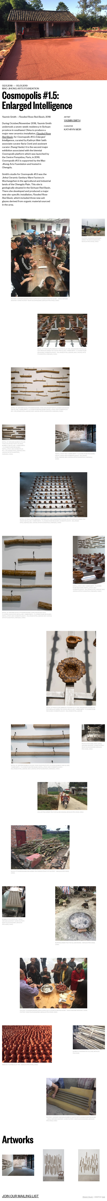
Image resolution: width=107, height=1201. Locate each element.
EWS (103, 1197)
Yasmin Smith (72, 120)
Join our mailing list (20, 1196)
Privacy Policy (88, 1197)
